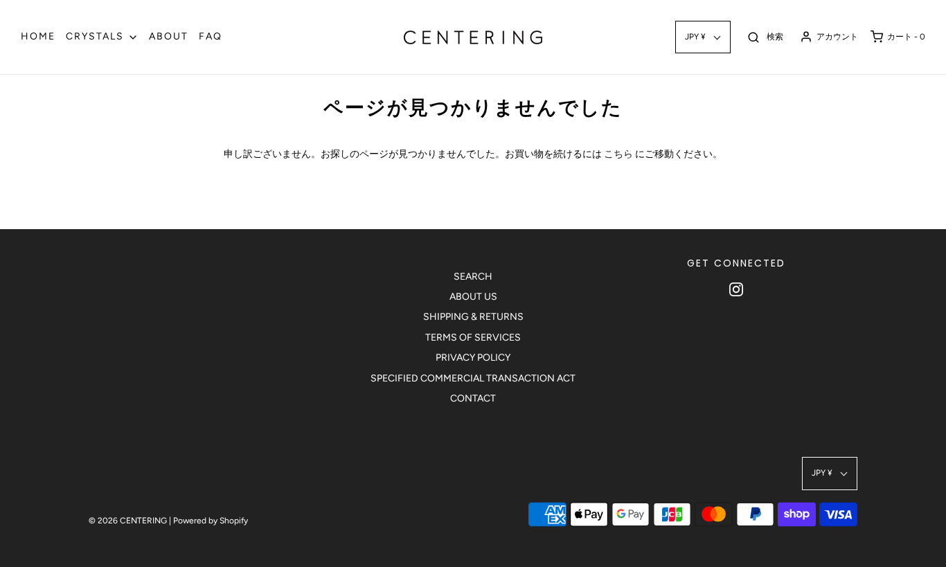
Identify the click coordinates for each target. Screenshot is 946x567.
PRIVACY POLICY (473, 357)
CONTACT (473, 398)
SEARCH (473, 276)
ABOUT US (473, 297)
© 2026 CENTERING (128, 520)
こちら (618, 154)
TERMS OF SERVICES (473, 337)
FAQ (210, 36)
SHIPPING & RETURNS (473, 317)
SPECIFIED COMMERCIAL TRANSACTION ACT (473, 378)
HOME (38, 36)
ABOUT (168, 36)
